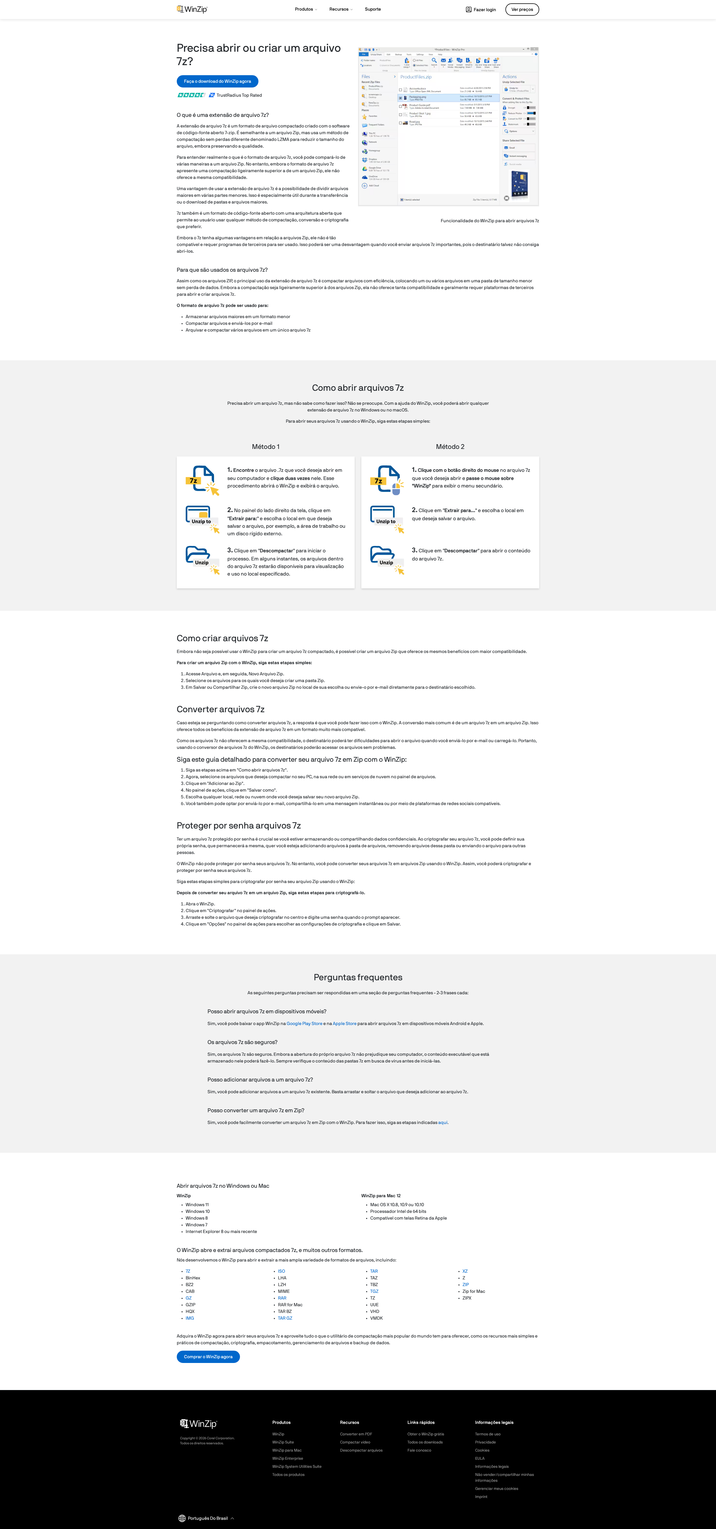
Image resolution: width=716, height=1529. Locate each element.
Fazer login (484, 10)
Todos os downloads (425, 1442)
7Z (188, 1271)
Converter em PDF (356, 1434)
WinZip (278, 1434)
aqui (442, 1122)
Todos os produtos (288, 1475)
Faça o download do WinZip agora (217, 81)
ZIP (466, 1284)
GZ (189, 1298)
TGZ (374, 1291)
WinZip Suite (283, 1442)
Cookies (482, 1450)
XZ (465, 1271)
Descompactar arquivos (361, 1450)
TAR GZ (285, 1318)
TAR (374, 1271)
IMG (190, 1318)
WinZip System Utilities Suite (297, 1467)
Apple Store (345, 1023)
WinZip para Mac (287, 1450)
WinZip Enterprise (287, 1459)
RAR (282, 1298)
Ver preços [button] (522, 9)
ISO (281, 1271)
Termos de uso (488, 1434)
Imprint (481, 1497)
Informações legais (492, 1467)
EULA (480, 1459)
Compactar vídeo (355, 1442)
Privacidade (485, 1442)
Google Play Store (304, 1023)
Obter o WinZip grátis (426, 1434)
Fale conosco (419, 1450)
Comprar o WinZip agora (208, 1357)
